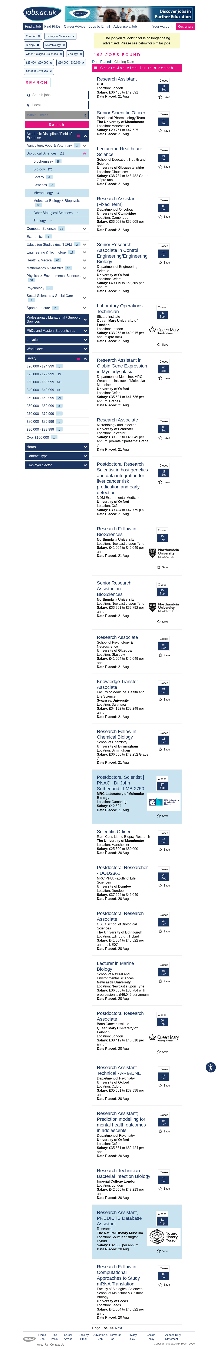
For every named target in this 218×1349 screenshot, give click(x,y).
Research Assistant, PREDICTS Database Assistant (119, 1218)
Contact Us (57, 1344)
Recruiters (185, 26)
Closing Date (124, 62)
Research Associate (117, 420)
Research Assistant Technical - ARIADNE (119, 1070)
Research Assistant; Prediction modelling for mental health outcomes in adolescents (121, 1122)
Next (118, 1328)
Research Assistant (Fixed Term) (117, 201)
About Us (43, 1344)
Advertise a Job (125, 26)
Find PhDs (52, 26)
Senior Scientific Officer (121, 112)
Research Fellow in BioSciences (116, 531)
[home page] (42, 14)
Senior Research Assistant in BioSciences (114, 588)
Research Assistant (117, 79)
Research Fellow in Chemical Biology (116, 734)
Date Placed (101, 62)
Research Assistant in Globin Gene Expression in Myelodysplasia (122, 365)
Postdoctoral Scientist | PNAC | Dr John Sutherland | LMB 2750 (120, 783)
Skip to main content (17, 4)
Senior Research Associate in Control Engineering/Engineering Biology (122, 253)
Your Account (162, 26)
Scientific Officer (114, 831)
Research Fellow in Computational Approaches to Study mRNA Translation (118, 1275)
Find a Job (33, 26)
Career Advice (74, 26)
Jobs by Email (99, 26)
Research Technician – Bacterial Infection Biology (123, 1173)
